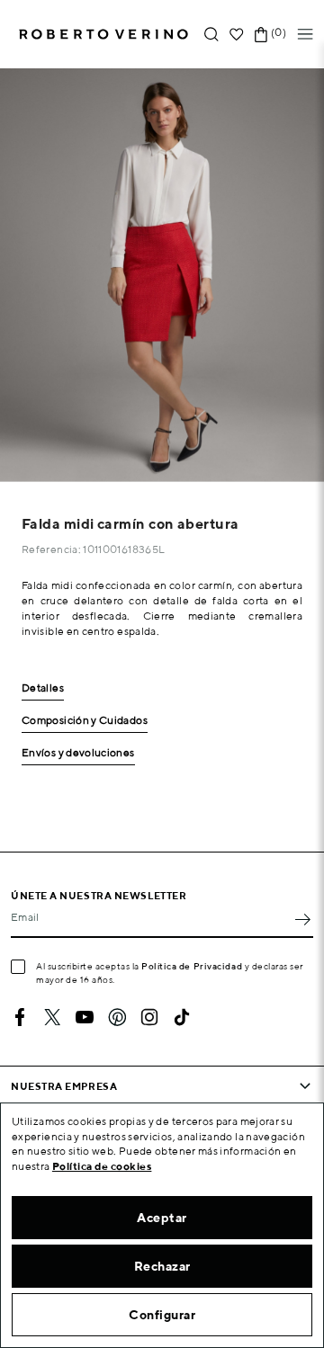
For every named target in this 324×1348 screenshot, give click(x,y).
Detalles (43, 688)
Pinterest (117, 1017)
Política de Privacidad (191, 965)
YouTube (85, 1017)
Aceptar (162, 1217)
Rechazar (162, 1266)
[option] (162, 275)
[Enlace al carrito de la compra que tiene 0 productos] (261, 34)
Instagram (149, 1017)
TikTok (182, 1017)
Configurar (162, 1315)
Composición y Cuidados (85, 721)
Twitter (52, 1017)
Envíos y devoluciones (78, 753)
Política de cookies (102, 1166)
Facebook (20, 1017)
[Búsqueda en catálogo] (211, 34)
